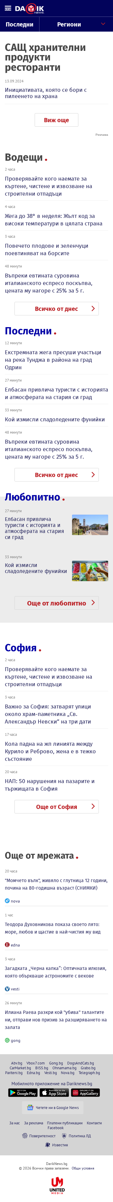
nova (15, 901)
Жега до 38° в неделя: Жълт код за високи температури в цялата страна (53, 219)
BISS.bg (41, 1067)
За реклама (33, 1122)
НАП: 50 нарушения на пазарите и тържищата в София (50, 785)
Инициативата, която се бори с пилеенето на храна (46, 93)
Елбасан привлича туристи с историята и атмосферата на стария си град (56, 393)
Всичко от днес (56, 308)
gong (15, 1040)
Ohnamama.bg (64, 1067)
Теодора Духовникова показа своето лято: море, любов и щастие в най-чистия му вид (53, 928)
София (21, 648)
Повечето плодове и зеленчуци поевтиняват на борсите (46, 249)
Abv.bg (16, 1063)
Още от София (56, 806)
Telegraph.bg (89, 1072)
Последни (19, 24)
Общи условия (83, 1168)
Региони (69, 24)
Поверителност (42, 1135)
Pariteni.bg (14, 1072)
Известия (60, 1144)
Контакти (94, 1122)
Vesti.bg (50, 1072)
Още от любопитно (56, 603)
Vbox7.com (36, 1063)
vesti (15, 989)
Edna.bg (33, 1072)
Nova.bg (67, 1072)
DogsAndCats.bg (80, 1063)
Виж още (56, 120)
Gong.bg (56, 1063)
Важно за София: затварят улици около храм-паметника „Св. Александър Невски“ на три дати (48, 714)
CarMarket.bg (20, 1067)
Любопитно (32, 497)
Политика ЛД (80, 1135)
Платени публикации (65, 1122)
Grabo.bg (88, 1067)
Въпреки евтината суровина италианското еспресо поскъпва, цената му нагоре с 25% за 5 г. (49, 283)
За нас (14, 1122)
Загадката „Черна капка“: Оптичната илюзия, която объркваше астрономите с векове (55, 972)
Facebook (56, 1127)
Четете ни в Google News (57, 1107)
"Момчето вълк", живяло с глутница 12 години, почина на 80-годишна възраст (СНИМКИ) (56, 884)
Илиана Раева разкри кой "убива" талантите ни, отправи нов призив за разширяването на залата (56, 1019)
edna (15, 945)
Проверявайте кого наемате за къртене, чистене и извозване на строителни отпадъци (48, 186)
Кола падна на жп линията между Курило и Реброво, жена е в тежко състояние (50, 751)
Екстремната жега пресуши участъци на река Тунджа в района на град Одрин (53, 360)
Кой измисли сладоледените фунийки (55, 419)
